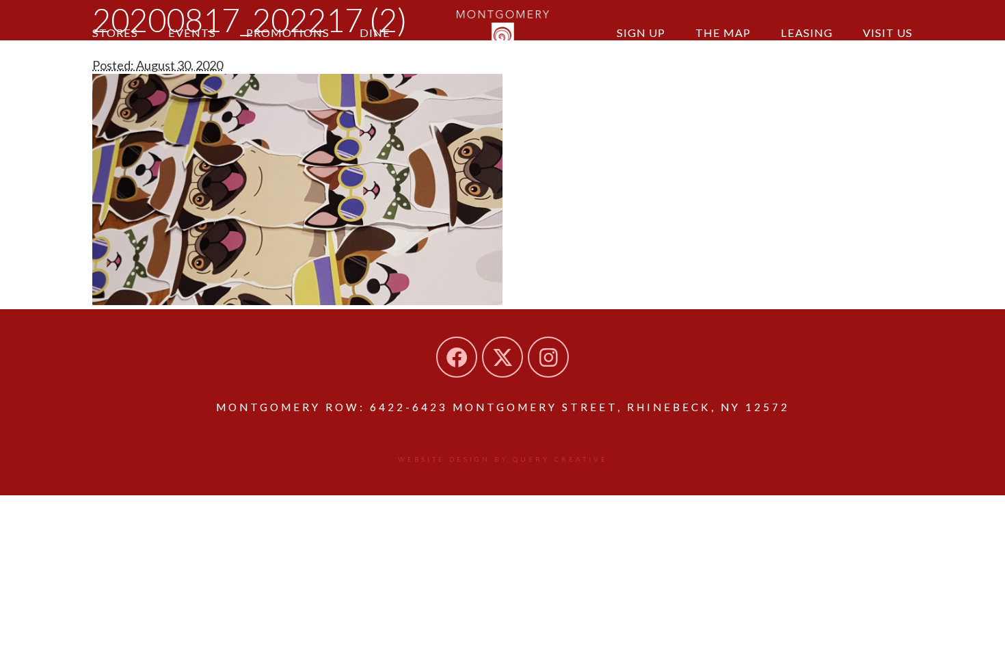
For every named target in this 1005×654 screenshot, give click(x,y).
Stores (115, 32)
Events (192, 32)
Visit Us (888, 32)
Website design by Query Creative (503, 459)
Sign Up (641, 32)
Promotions (288, 32)
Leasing (807, 32)
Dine (375, 32)
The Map (723, 32)
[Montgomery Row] (503, 30)
